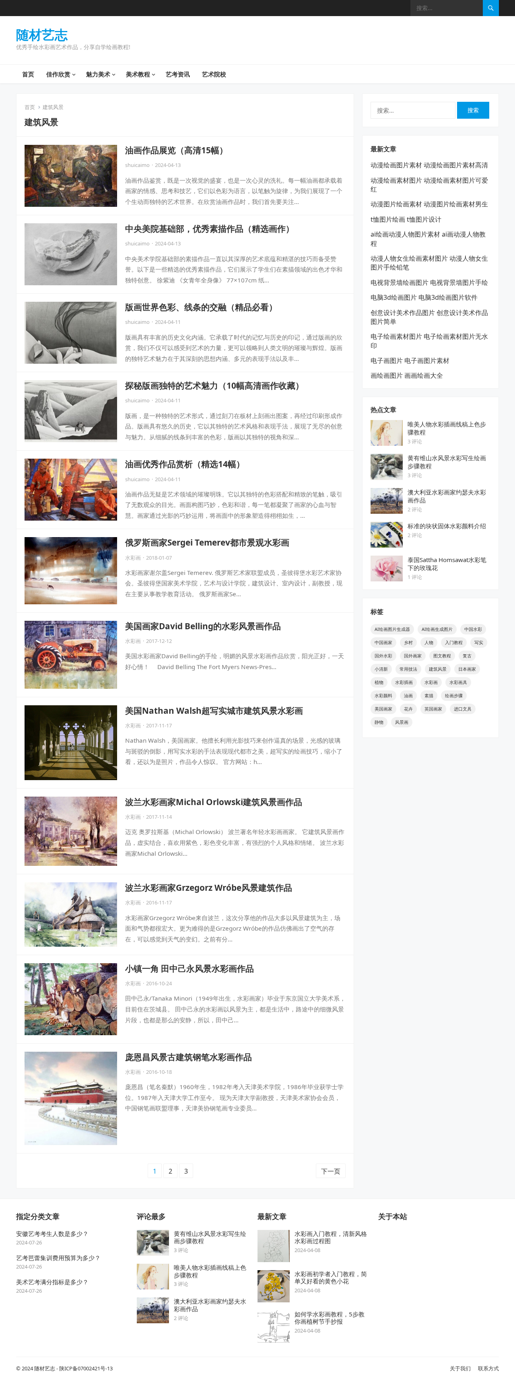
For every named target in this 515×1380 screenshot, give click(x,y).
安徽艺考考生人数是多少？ (52, 1234)
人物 (428, 642)
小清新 (381, 669)
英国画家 (433, 709)
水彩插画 (404, 682)
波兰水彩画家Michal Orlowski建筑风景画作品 (213, 801)
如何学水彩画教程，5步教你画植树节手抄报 (330, 1318)
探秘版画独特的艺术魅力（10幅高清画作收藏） (214, 385)
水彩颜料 (383, 695)
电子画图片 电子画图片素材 (410, 360)
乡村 (408, 642)
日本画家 (467, 669)
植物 (379, 682)
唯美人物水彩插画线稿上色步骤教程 (210, 1271)
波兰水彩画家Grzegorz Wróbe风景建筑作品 (208, 887)
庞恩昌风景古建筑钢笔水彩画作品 (188, 1057)
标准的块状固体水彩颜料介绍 (447, 526)
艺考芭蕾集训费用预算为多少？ (58, 1258)
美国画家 (383, 709)
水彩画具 (458, 682)
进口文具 (463, 709)
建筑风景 (438, 669)
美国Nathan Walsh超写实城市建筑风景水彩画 (214, 710)
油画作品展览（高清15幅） (176, 150)
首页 (28, 74)
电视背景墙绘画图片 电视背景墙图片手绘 (429, 282)
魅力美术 (98, 74)
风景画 (401, 722)
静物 (379, 722)
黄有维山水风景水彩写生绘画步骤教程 (210, 1237)
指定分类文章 (38, 1216)
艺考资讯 (178, 74)
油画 (408, 695)
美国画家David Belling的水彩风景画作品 (203, 626)
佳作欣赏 (58, 74)
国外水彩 (383, 656)
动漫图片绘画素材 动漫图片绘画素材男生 (429, 204)
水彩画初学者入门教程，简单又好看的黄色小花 (331, 1277)
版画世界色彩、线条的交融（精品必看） (201, 307)
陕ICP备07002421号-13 (86, 1368)
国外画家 (413, 656)
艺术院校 (214, 74)
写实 (478, 642)
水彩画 (133, 557)
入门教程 (454, 642)
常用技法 (408, 669)
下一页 (330, 1171)
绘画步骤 (454, 695)
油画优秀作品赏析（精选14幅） (185, 464)
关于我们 (460, 1368)
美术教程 (138, 74)
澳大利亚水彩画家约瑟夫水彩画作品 (210, 1305)
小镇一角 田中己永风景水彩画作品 (189, 968)
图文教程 (442, 656)
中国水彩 (473, 629)
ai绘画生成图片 (437, 629)
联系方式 (488, 1368)
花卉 (408, 709)
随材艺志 (42, 34)
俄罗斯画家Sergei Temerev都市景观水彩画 (207, 542)
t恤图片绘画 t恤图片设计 (406, 219)
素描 (428, 695)
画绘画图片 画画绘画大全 (407, 375)
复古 (467, 656)
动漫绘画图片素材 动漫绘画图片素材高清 (429, 165)
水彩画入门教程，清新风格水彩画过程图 (331, 1237)
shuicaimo (137, 165)
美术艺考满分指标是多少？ (52, 1282)
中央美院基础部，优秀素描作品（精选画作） (209, 228)
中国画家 (383, 642)
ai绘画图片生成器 (392, 629)
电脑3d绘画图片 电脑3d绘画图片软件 (424, 297)
